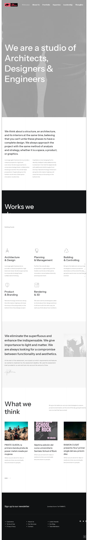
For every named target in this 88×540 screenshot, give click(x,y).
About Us (36, 5)
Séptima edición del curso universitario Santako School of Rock (45, 448)
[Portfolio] (85, 269)
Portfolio (46, 5)
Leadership (68, 5)
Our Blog (52, 524)
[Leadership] (85, 273)
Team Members (54, 526)
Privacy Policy (11, 526)
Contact (30, 526)
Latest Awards (53, 522)
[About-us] (85, 266)
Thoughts (79, 5)
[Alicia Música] (11, 5)
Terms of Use (11, 524)
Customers (10, 522)
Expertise (57, 5)
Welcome (26, 5)
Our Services (32, 524)
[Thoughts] (85, 276)
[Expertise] (85, 271)
